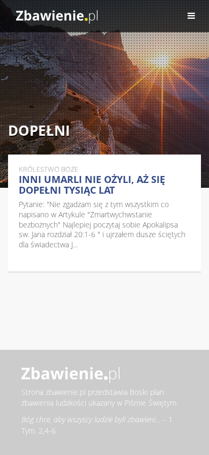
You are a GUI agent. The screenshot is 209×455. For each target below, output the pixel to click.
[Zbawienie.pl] (57, 16)
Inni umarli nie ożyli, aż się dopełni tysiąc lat (92, 184)
